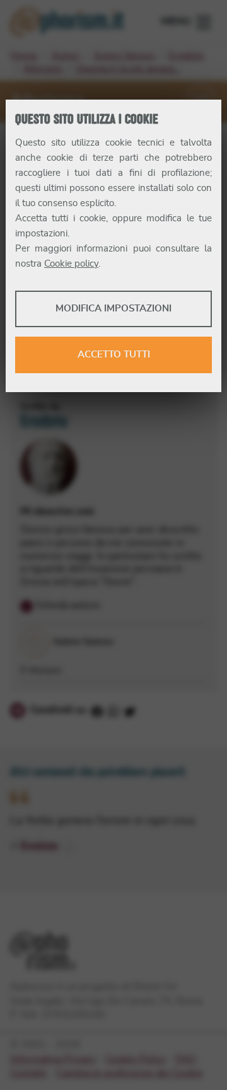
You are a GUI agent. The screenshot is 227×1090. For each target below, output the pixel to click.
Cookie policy (71, 264)
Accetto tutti (114, 354)
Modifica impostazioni (113, 308)
